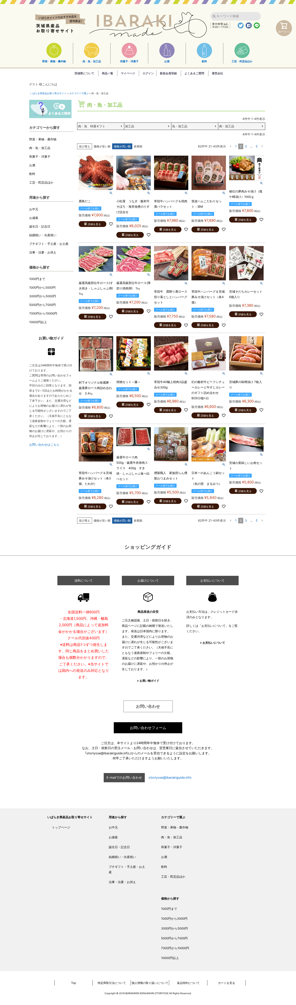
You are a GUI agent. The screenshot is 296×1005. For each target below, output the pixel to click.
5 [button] (257, 146)
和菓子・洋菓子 (129, 61)
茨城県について (84, 73)
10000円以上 (38, 322)
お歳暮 (33, 218)
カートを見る (226, 983)
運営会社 (217, 73)
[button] (231, 146)
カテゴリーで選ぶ (79, 93)
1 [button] (236, 146)
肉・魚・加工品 (92, 61)
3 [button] (246, 146)
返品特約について (188, 983)
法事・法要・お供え (42, 252)
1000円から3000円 (42, 287)
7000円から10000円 (43, 313)
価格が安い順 (102, 146)
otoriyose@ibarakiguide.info (170, 777)
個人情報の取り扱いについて (150, 983)
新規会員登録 (168, 73)
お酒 (167, 61)
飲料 (204, 61)
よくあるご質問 (194, 73)
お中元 (33, 209)
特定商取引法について (112, 983)
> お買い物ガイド (148, 680)
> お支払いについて (212, 642)
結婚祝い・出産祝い (42, 235)
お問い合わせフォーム (148, 728)
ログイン (148, 73)
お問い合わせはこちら (44, 444)
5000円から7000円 (42, 305)
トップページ (61, 827)
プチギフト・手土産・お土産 (48, 244)
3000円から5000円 (42, 296)
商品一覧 (107, 73)
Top (73, 983)
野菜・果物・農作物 (54, 61)
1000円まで (37, 279)
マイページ (128, 73)
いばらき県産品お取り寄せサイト (48, 93)
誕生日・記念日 (39, 226)
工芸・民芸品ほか (242, 61)
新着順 (138, 146)
